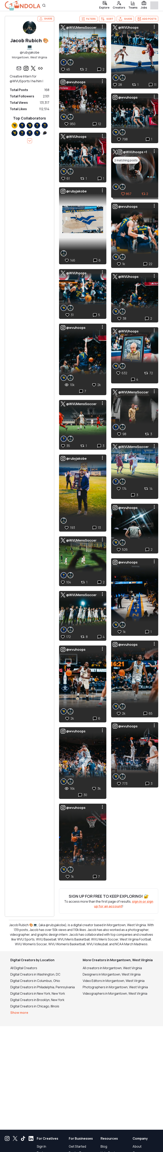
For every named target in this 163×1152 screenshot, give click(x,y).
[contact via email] (18, 68)
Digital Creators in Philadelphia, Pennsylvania (42, 987)
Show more (19, 1012)
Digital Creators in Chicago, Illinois (34, 1006)
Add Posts (149, 19)
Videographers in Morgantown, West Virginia (115, 993)
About (137, 1146)
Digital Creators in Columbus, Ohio (35, 981)
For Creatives (47, 1138)
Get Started (77, 1146)
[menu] (102, 27)
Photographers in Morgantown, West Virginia (115, 987)
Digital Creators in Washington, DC (35, 974)
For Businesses (81, 1138)
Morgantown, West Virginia (29, 57)
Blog (104, 1146)
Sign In (41, 1146)
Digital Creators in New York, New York (37, 993)
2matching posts (126, 160)
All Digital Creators (23, 968)
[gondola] (23, 5)
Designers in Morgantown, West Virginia (112, 974)
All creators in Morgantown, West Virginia (112, 968)
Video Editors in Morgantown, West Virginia (114, 981)
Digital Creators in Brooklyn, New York (37, 1000)
